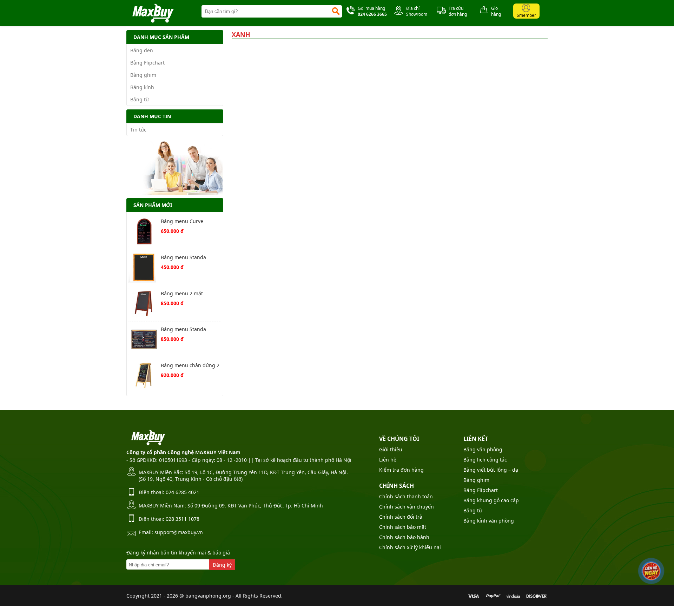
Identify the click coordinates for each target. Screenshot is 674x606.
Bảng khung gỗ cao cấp (491, 500)
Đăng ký (222, 564)
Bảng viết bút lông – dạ (490, 469)
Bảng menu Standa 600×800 (183, 258)
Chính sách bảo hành (404, 537)
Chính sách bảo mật (402, 527)
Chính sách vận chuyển (406, 506)
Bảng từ (139, 99)
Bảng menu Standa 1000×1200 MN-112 (183, 330)
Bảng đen (141, 50)
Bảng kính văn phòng (488, 520)
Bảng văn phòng (482, 449)
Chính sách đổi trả (400, 516)
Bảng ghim (143, 75)
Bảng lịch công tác (485, 459)
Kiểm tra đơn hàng (401, 469)
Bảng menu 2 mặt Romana (182, 294)
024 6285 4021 (182, 492)
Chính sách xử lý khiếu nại (410, 547)
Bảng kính (142, 87)
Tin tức (138, 129)
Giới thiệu (390, 449)
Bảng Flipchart (147, 62)
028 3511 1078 (182, 519)
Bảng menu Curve (182, 221)
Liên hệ (387, 459)
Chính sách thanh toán (406, 496)
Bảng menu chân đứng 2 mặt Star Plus (190, 366)
